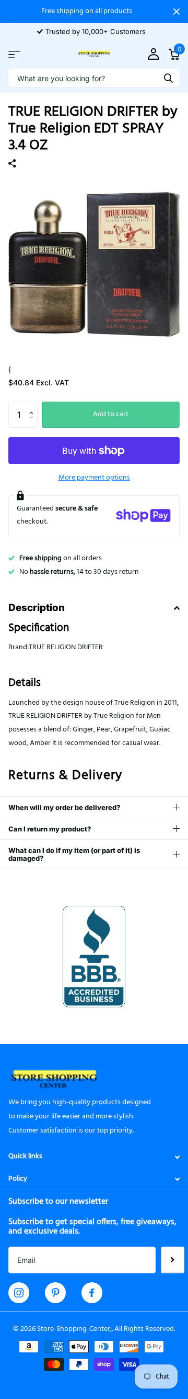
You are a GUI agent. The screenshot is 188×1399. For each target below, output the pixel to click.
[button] (34, 405)
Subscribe (172, 1260)
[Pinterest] (56, 1292)
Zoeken (168, 78)
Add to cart (110, 414)
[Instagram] (19, 1292)
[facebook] (92, 1293)
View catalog (14, 54)
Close (176, 11)
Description (36, 608)
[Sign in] (153, 54)
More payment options (94, 478)
